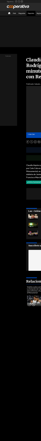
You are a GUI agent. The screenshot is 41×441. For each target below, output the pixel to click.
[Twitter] (19, 1)
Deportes (31, 13)
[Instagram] (22, 1)
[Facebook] (16, 1)
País (14, 13)
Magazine (21, 13)
